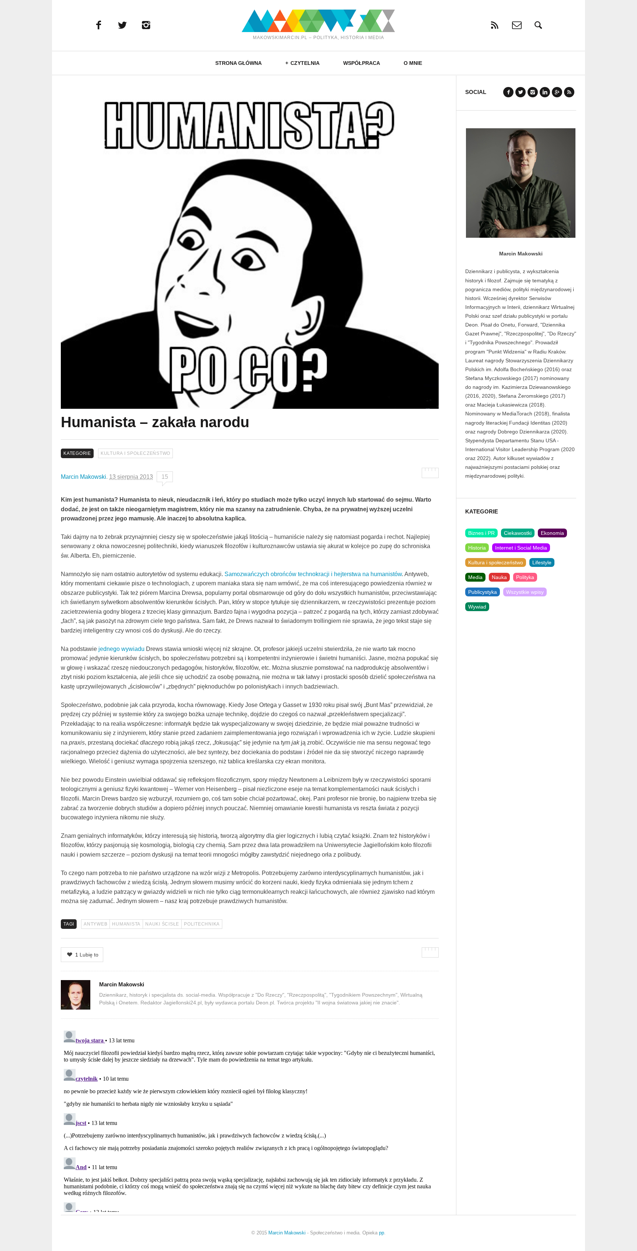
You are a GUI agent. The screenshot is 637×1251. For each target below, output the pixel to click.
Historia (477, 548)
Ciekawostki (518, 533)
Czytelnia (305, 63)
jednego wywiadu (122, 649)
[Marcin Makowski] (318, 21)
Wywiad (477, 607)
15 (164, 477)
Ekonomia (552, 533)
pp (381, 1233)
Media (475, 577)
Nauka (499, 577)
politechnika (202, 924)
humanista (126, 924)
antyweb (95, 924)
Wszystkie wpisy (525, 592)
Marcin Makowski (83, 477)
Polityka (525, 577)
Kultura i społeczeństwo (135, 453)
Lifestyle (541, 562)
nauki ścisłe (162, 924)
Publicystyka (482, 592)
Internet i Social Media (521, 548)
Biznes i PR (481, 533)
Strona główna (238, 63)
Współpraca (361, 63)
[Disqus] (250, 1120)
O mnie (413, 63)
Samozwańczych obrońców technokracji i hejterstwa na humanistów (313, 574)
